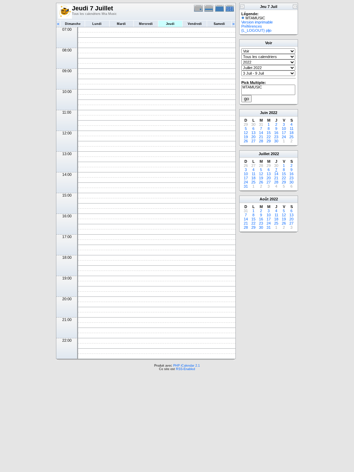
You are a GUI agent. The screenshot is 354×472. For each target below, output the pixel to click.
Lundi (97, 24)
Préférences (251, 26)
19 (246, 137)
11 (292, 128)
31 (246, 186)
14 (261, 133)
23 (276, 137)
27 (253, 141)
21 (261, 137)
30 (276, 141)
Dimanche (73, 24)
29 (269, 141)
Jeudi (170, 24)
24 (284, 137)
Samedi (219, 24)
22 (269, 137)
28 (261, 141)
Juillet (264, 154)
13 (253, 133)
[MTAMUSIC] (268, 87)
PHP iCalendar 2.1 (186, 365)
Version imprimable (257, 22)
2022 (273, 113)
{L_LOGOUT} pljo (256, 30)
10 (284, 128)
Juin (264, 113)
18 (291, 133)
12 (246, 133)
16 (276, 133)
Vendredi (195, 24)
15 (269, 133)
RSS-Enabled (185, 369)
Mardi (121, 24)
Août (264, 199)
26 (246, 141)
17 (284, 133)
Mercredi (146, 24)
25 (291, 137)
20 (253, 137)
